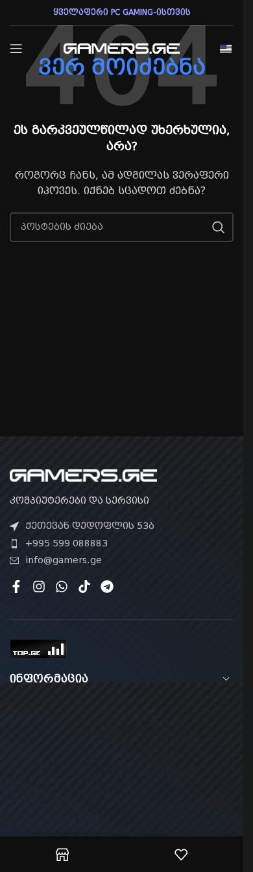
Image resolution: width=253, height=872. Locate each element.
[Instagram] (38, 586)
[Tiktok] (84, 586)
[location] (122, 773)
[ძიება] (219, 227)
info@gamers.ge (63, 560)
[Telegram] (107, 586)
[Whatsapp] (61, 586)
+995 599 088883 (66, 543)
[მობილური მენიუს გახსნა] (16, 48)
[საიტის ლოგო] (122, 48)
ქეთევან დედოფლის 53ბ (89, 525)
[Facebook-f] (16, 586)
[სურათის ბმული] (83, 474)
